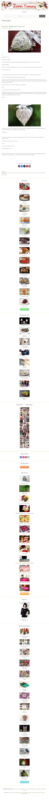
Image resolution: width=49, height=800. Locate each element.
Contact (19, 788)
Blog (14, 788)
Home (33, 792)
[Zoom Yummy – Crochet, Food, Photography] (24, 5)
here (39, 153)
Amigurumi (23, 793)
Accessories (29, 792)
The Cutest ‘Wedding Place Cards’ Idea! (13, 26)
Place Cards (14, 172)
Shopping (22, 172)
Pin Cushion (43, 792)
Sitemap (39, 788)
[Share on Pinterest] (27, 167)
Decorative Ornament (18, 792)
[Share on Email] (29, 167)
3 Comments (5, 174)
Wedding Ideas (39, 172)
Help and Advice (5, 172)
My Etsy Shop (24, 467)
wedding (4, 171)
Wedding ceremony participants (31, 172)
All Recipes (24, 309)
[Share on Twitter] (24, 167)
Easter (35, 792)
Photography (32, 788)
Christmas (12, 792)
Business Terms (43, 788)
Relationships (18, 172)
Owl (10, 792)
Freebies (26, 793)
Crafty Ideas (28, 788)
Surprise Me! (24, 593)
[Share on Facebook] (22, 167)
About (16, 788)
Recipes (36, 788)
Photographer (10, 172)
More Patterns (24, 781)
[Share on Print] (19, 167)
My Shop (24, 790)
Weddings (5, 173)
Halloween (38, 792)
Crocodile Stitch (24, 792)
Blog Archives (23, 788)
